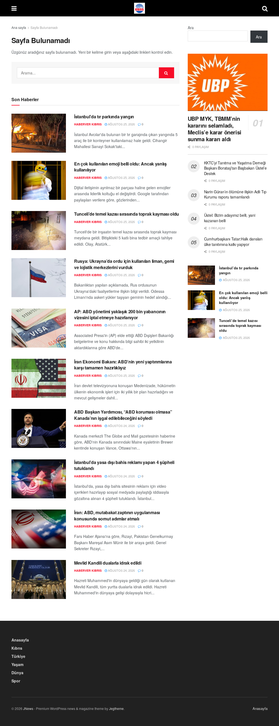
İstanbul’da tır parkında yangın (104, 116)
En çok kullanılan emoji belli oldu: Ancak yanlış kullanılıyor (120, 167)
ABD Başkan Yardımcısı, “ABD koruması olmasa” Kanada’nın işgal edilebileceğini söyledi (123, 415)
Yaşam (17, 664)
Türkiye (18, 656)
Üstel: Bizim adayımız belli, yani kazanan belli (229, 217)
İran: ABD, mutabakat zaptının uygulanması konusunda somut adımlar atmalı (117, 515)
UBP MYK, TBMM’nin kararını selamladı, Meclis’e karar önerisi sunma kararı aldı (214, 129)
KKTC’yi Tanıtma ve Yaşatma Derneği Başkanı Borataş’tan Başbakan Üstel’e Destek (235, 168)
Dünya (17, 672)
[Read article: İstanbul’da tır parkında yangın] (38, 133)
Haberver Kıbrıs (88, 124)
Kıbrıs (16, 648)
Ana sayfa (18, 27)
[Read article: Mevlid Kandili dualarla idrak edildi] (38, 579)
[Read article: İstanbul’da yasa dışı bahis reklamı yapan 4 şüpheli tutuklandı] (38, 478)
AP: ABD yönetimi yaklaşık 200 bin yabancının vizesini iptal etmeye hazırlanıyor (120, 314)
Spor (15, 680)
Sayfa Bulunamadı (44, 27)
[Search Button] (265, 8)
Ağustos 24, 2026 (121, 425)
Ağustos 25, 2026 (121, 124)
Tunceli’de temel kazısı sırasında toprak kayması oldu (126, 214)
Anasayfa (20, 640)
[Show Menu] (14, 8)
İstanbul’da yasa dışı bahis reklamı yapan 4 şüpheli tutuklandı (124, 465)
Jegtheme (116, 708)
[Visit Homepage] (139, 8)
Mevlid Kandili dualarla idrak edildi (107, 563)
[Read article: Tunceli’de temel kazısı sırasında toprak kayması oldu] (38, 230)
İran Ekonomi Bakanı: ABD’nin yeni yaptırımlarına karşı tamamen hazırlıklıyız (123, 365)
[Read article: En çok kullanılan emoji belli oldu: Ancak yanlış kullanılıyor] (38, 180)
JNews (28, 708)
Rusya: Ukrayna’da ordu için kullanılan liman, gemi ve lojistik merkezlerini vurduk (124, 264)
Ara (191, 27)
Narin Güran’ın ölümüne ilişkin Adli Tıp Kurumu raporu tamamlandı (235, 194)
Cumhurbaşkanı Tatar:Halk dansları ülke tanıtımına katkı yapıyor (233, 241)
